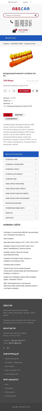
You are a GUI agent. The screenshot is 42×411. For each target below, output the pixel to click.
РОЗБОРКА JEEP (11, 179)
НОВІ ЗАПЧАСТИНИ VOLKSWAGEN (17, 198)
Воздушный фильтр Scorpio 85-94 (19, 106)
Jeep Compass (9, 239)
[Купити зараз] (37, 91)
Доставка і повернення (13, 362)
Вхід (6, 384)
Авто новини (9, 366)
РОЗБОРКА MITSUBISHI (14, 174)
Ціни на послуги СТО (12, 370)
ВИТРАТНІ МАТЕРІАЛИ (13, 203)
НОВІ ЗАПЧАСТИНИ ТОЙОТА (16, 189)
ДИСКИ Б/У (10, 218)
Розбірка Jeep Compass (12, 265)
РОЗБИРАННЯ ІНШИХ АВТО (15, 208)
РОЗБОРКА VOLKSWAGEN (14, 164)
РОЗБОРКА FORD (12, 159)
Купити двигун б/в (11, 374)
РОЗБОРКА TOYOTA (12, 169)
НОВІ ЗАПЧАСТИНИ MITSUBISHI (17, 193)
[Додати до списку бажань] (33, 91)
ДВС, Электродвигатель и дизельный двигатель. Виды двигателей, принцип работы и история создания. (20, 285)
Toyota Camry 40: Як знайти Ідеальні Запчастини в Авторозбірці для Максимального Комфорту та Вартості (21, 270)
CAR (21, 9)
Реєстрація (9, 388)
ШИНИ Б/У (9, 213)
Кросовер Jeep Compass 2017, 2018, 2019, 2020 (21, 242)
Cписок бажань (10, 396)
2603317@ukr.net (15, 343)
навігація (11, 38)
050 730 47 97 (23, 25)
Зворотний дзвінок (12, 359)
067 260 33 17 (23, 20)
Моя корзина (10, 392)
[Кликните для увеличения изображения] (21, 59)
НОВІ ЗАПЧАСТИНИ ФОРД (15, 184)
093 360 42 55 (23, 23)
